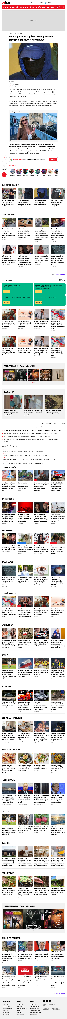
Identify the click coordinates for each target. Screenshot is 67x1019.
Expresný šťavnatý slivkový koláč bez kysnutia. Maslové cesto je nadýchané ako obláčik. (8, 768)
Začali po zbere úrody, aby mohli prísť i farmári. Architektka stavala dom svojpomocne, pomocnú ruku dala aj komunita (41, 861)
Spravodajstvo (33, 1004)
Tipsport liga (36, 676)
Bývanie (6, 842)
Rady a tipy (36, 770)
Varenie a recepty (11, 749)
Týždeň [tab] (62, 423)
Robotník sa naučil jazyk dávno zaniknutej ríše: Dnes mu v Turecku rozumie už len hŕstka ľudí (8, 581)
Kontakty (32, 1001)
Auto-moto (7, 686)
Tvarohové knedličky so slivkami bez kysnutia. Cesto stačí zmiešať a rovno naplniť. (24, 767)
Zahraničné (14, 7)
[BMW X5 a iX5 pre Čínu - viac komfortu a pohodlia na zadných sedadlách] (9, 695)
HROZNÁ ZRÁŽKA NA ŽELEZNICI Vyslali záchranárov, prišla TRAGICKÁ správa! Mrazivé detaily (56, 486)
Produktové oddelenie (35, 1006)
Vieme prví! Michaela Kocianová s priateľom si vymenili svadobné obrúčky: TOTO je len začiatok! (58, 549)
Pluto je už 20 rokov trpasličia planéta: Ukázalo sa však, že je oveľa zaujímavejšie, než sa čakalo (58, 581)
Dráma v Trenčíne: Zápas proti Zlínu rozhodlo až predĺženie (41, 672)
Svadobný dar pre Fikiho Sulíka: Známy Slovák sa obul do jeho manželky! (24, 427)
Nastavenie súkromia (7, 1008)
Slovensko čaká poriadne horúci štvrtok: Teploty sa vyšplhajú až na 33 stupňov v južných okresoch (41, 486)
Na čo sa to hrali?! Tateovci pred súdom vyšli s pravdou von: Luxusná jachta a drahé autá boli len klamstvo (33, 430)
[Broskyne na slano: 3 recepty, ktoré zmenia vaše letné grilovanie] (41, 758)
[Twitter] (50, 1001)
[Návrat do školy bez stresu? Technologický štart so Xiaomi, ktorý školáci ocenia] (58, 601)
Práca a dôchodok (5, 742)
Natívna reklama (20, 1014)
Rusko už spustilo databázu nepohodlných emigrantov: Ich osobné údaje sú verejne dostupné (58, 518)
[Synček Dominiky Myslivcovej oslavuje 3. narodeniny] (13, 402)
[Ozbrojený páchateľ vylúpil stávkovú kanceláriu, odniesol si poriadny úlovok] (25, 193)
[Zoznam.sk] (47, 1009)
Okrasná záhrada (54, 896)
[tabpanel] (33, 434)
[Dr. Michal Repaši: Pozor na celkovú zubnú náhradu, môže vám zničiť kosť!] (25, 570)
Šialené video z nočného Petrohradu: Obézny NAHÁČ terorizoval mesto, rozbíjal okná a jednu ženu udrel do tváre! (9, 518)
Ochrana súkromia (7, 1006)
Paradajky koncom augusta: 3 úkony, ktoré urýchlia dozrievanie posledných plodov (8, 891)
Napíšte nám (6, 1012)
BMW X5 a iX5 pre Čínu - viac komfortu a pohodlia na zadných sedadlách (9, 704)
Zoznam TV (9, 391)
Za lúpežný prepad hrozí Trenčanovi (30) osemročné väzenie (41, 202)
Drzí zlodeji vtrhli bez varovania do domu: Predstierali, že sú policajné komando (57, 203)
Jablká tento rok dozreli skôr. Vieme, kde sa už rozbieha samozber (41, 828)
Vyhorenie (36, 742)
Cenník (18, 1010)
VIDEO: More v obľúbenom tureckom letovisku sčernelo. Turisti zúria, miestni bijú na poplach (58, 830)
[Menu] (63, 7)
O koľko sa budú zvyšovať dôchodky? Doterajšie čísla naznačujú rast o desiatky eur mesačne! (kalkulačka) (9, 644)
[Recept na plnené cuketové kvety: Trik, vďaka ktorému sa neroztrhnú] (58, 758)
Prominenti (24, 7)
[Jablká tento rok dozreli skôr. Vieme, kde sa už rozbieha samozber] (41, 819)
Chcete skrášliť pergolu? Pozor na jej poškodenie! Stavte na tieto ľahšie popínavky (58, 891)
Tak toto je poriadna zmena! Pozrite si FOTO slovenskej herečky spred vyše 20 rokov (26, 455)
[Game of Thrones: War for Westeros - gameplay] (54, 402)
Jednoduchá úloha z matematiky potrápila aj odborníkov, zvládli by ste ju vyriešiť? (41, 580)
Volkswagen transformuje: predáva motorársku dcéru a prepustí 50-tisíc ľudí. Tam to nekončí (40, 705)
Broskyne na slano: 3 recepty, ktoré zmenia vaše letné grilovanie (40, 767)
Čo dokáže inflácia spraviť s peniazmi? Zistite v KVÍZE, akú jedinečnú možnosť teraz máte (58, 324)
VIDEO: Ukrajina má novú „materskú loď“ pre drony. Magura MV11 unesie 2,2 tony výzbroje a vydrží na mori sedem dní (9, 799)
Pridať (53, 159)
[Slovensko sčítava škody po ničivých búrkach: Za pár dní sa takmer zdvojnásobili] (25, 475)
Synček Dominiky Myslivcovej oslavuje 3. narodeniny (12, 413)
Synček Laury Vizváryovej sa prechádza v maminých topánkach (33, 413)
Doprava (52, 711)
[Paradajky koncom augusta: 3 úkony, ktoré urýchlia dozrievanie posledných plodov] (9, 881)
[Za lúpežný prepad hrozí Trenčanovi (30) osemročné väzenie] (41, 193)
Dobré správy (9, 593)
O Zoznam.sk (6, 1001)
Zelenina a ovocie (38, 896)
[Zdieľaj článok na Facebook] (4, 163)
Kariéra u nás (6, 1010)
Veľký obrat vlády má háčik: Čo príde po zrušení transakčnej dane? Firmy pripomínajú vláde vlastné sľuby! (58, 644)
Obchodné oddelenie (34, 1008)
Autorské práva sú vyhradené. (49, 1005)
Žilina (52, 492)
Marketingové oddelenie (35, 1012)
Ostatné (19, 678)
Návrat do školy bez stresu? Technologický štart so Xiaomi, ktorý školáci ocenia (24, 324)
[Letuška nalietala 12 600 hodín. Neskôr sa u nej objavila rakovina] (25, 819)
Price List (19, 1012)
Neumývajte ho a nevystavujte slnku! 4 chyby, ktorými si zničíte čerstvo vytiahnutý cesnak (25, 892)
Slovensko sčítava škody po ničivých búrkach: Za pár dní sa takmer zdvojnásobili (25, 485)
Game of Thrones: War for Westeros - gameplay (53, 412)
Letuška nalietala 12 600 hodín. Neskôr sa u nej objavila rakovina (25, 828)
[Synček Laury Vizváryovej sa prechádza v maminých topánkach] (33, 402)
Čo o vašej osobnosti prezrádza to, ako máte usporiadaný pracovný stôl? (24, 736)
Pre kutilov (8, 873)
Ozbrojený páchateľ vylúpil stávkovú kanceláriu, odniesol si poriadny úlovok (24, 203)
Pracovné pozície (7, 280)
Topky (18, 33)
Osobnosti (20, 553)
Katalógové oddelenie (35, 1010)
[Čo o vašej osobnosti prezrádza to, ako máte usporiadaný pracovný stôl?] (25, 726)
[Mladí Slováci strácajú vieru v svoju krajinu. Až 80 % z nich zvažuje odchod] (41, 633)
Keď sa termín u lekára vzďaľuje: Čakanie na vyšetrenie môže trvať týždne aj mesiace (41, 324)
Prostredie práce (21, 741)
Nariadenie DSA (6, 1014)
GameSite (46, 414)
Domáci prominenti (6, 551)
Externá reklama (20, 1006)
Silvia (41, 3)
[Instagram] (47, 1001)
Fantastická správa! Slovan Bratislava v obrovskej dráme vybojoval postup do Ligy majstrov (9, 674)
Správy (19, 711)
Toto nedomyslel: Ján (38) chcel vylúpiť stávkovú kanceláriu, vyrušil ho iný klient (8, 203)
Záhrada (3, 896)
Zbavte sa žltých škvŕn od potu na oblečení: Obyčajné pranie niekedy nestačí (24, 463)
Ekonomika (50, 7)
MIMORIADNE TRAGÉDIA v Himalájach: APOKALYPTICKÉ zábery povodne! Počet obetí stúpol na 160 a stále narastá (33, 440)
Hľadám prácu (53, 742)
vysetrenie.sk (20, 584)
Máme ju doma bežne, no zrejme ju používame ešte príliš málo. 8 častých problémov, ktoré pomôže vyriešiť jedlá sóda (58, 861)
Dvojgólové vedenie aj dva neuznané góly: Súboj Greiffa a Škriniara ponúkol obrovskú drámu (58, 673)
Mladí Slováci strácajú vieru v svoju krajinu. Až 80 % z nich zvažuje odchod (41, 643)
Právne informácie (7, 1004)
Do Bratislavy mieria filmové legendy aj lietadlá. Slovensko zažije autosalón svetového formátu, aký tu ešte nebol (24, 705)
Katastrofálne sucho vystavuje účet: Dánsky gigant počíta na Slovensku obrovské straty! (24, 644)
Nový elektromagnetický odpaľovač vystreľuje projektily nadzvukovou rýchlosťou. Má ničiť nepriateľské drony (41, 799)
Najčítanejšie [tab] (47, 423)
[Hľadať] (60, 7)
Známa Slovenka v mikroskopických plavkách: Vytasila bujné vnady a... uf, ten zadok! (27, 436)
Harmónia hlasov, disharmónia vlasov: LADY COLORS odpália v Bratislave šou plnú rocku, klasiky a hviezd (25, 612)
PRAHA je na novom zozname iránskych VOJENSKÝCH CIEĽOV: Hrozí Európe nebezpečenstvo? (24, 518)
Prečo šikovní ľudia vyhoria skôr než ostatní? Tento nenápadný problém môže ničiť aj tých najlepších (41, 737)
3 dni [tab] (56, 423)
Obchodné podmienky (21, 1008)
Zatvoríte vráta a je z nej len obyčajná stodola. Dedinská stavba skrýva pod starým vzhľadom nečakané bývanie (9, 861)
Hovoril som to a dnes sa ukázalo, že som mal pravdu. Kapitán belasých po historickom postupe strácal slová (9, 830)
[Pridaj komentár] (4, 157)
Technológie (8, 780)
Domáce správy (9, 467)
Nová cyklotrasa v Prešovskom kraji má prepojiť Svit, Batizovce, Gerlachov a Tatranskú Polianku (58, 705)
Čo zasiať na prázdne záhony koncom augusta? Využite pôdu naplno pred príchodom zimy (41, 891)
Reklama (19, 1001)
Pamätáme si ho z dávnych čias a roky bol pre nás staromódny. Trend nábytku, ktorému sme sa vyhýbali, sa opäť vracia (25, 861)
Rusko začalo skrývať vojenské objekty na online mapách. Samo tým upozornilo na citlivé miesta (25, 799)
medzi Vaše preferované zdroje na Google (29, 159)
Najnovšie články (9, 446)
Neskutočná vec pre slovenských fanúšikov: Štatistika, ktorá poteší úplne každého (8, 324)
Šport (32, 7)
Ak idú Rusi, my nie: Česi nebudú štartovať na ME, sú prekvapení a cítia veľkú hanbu (25, 673)
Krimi (21, 33)
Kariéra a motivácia (12, 718)
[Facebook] (44, 1001)
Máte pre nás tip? (33, 1014)
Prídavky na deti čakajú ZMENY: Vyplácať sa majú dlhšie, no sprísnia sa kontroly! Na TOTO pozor (30, 433)
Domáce (5, 7)
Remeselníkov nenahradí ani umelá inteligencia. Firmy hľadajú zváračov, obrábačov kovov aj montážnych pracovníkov (58, 737)
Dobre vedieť (4, 328)
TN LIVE (5, 811)
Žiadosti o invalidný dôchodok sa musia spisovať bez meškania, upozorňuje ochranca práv (8, 737)
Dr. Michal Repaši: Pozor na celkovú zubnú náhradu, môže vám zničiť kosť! (25, 580)
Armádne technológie (6, 804)
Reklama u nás (20, 1004)
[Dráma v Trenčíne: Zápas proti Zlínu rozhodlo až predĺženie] (41, 663)
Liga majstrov (4, 679)
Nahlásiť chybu (12, 165)
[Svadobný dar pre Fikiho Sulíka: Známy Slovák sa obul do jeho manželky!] (9, 538)
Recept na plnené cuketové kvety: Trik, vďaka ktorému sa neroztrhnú (57, 767)
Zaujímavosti (40, 7)
